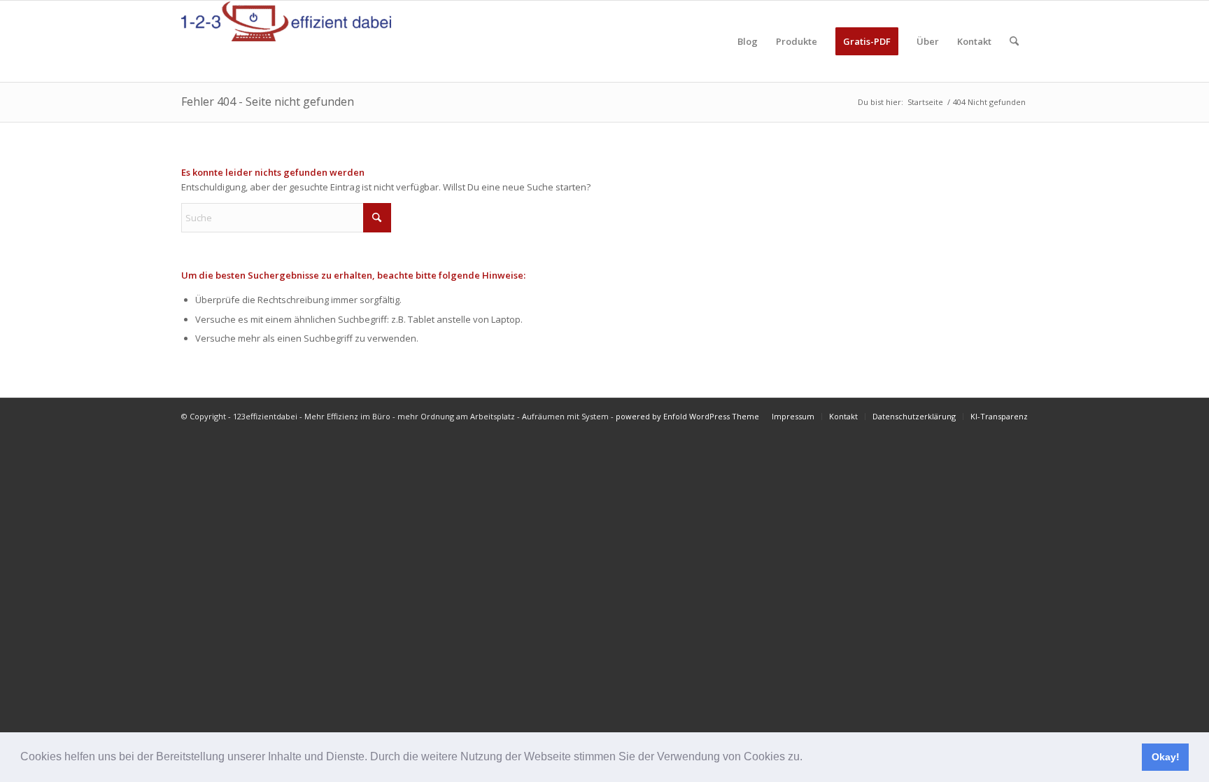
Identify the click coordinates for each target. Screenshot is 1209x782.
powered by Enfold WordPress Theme (687, 416)
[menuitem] (747, 41)
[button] (807, 758)
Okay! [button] (1166, 756)
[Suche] (1014, 41)
